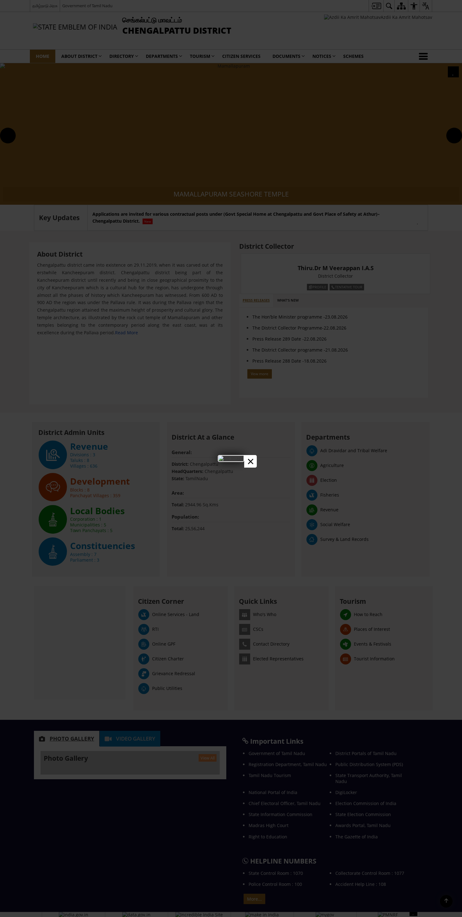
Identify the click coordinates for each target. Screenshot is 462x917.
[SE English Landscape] (231, 458)
